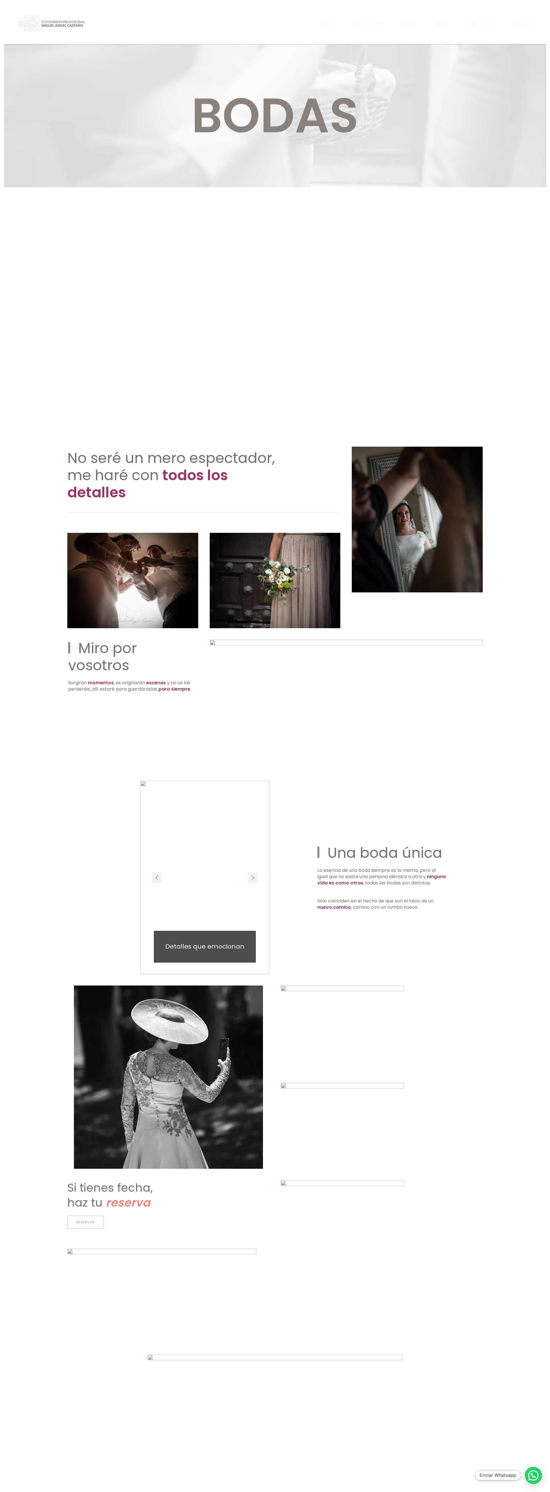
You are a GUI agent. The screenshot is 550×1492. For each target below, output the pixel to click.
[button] (157, 877)
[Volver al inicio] (51, 24)
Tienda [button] (441, 24)
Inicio (328, 24)
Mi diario (408, 24)
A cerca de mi (479, 24)
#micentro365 (366, 24)
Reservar (85, 1222)
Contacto (523, 24)
